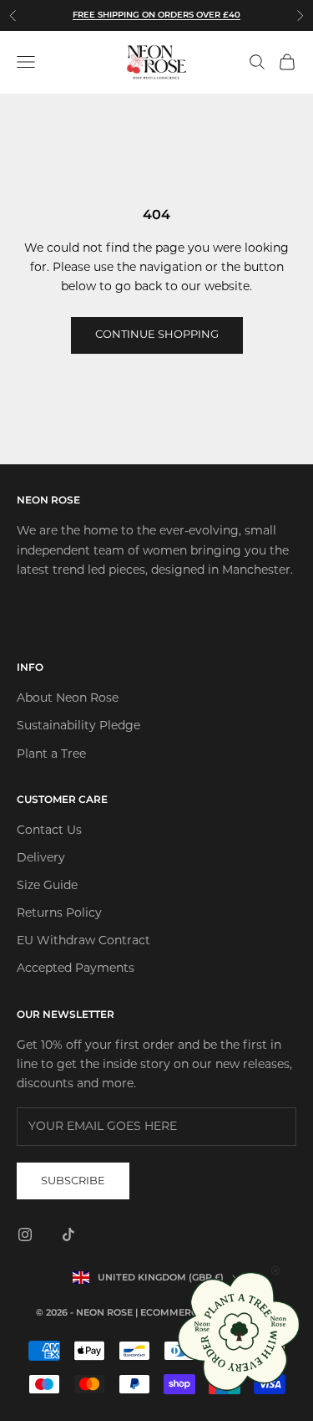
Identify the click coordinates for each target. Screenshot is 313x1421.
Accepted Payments (75, 969)
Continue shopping (157, 335)
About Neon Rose (68, 699)
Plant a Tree (51, 755)
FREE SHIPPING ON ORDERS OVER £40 (156, 14)
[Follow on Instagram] (25, 1234)
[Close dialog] (275, 1270)
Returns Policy (59, 913)
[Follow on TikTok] (68, 1234)
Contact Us (49, 831)
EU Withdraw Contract (83, 941)
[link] (240, 1331)
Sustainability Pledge (78, 726)
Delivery (41, 858)
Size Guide (47, 886)
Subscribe (73, 1181)
